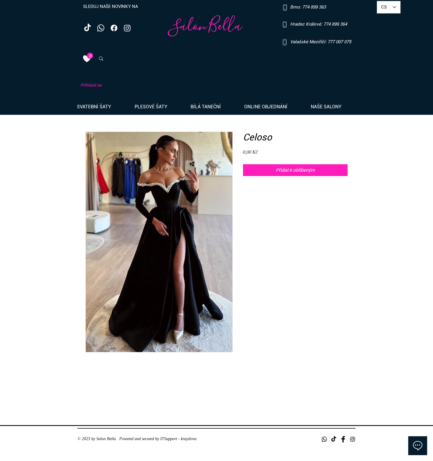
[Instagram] (127, 28)
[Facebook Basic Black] (343, 439)
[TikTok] (87, 28)
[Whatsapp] (100, 28)
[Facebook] (114, 28)
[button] (101, 107)
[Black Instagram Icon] (352, 439)
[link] (90, 56)
